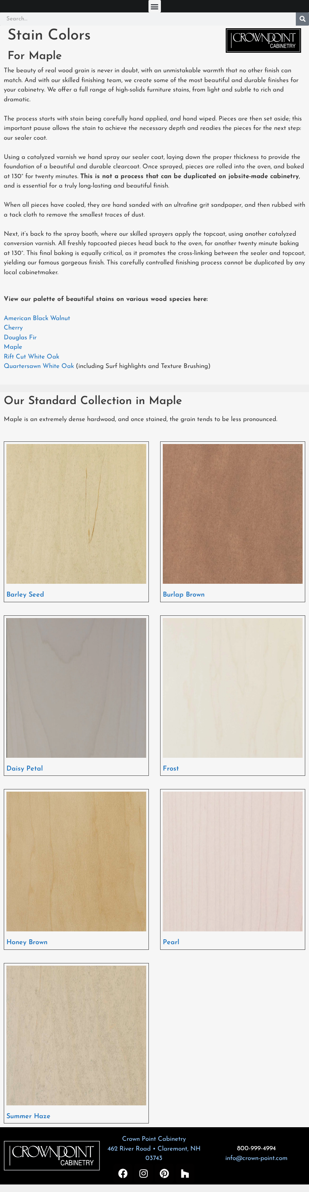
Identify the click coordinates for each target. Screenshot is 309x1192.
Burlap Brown (184, 595)
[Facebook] (122, 1173)
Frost (171, 769)
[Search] (302, 19)
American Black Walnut (37, 318)
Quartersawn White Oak (39, 366)
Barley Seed (25, 595)
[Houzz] (185, 1173)
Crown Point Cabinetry (154, 1139)
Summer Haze (28, 1116)
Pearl (171, 942)
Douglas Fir (20, 337)
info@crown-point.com (256, 1158)
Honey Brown (26, 942)
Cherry (13, 328)
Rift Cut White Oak (31, 357)
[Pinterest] (164, 1173)
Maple (13, 347)
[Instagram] (143, 1173)
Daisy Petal (24, 769)
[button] (154, 6)
